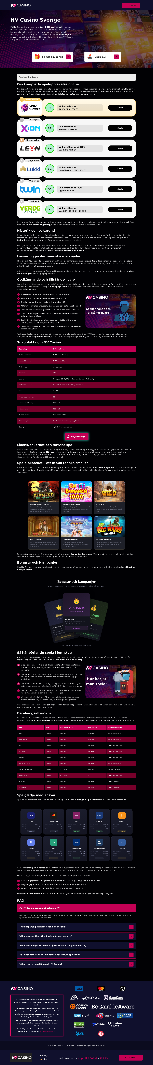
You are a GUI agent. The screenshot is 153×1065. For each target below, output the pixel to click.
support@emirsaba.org (48, 1031)
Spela (120, 108)
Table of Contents (28, 77)
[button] (76, 908)
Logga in (131, 5)
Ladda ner (130, 1057)
